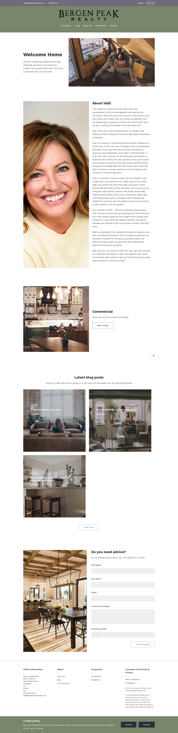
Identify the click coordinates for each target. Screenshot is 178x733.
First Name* (96, 565)
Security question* (99, 629)
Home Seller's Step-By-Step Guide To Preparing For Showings (51, 469)
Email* (94, 593)
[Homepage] (89, 15)
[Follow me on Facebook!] (67, 3)
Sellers (100, 405)
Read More (35, 414)
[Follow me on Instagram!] (63, 3)
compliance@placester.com (135, 690)
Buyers (34, 405)
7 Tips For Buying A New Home (48, 402)
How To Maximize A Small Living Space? (118, 402)
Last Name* (96, 579)
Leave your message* (100, 606)
